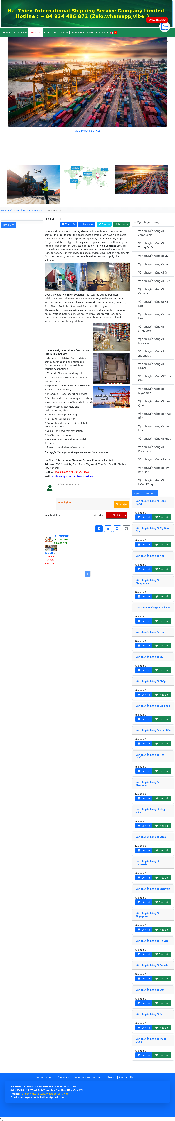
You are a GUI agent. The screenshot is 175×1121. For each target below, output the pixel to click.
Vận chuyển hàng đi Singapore (151, 329)
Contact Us (102, 32)
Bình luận (121, 504)
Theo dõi (163, 517)
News (90, 32)
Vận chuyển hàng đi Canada (151, 291)
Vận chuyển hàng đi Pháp (154, 438)
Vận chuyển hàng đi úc (152, 272)
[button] (152, 41)
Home (6, 32)
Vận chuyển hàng (148, 222)
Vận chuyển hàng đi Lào (153, 264)
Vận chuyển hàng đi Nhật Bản (154, 416)
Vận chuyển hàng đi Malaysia (151, 341)
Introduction (19, 32)
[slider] (64, 502)
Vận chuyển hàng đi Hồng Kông (151, 482)
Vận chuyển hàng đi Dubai (151, 366)
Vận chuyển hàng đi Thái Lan (154, 316)
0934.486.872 (157, 20)
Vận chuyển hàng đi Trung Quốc (151, 245)
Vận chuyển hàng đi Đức (154, 281)
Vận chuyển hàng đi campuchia (151, 233)
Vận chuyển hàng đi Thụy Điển (154, 378)
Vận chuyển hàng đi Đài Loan (153, 428)
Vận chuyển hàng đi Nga (154, 459)
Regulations (77, 32)
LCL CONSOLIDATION (65, 536)
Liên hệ (145, 517)
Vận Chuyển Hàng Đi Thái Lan (153, 607)
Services (63, 1077)
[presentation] (10, 95)
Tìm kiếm (8, 225)
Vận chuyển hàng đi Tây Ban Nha (153, 470)
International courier (56, 32)
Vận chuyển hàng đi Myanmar (151, 391)
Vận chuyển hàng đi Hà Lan (153, 304)
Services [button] (35, 32)
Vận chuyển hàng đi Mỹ (153, 256)
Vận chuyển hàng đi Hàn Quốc (154, 403)
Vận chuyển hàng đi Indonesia (151, 353)
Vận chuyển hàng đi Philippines (151, 449)
